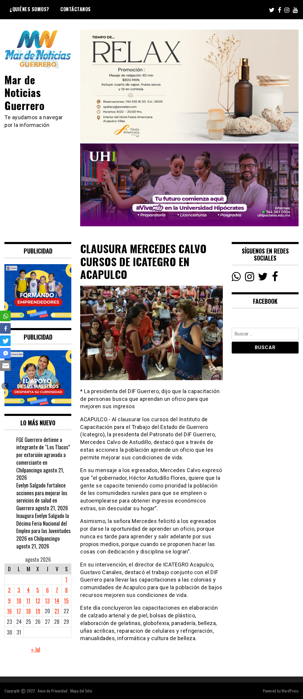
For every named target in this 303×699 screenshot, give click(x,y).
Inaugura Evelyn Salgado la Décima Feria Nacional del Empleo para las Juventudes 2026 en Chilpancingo (43, 527)
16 (9, 611)
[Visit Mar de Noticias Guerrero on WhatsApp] (236, 278)
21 (56, 611)
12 (38, 600)
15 (66, 600)
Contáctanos (75, 9)
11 (28, 600)
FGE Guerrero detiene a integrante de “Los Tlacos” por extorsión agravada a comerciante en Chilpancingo (43, 455)
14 (56, 600)
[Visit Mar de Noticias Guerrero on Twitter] (263, 278)
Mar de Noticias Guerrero (24, 92)
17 (19, 611)
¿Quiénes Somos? (29, 9)
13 (47, 600)
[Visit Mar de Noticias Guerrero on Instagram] (249, 278)
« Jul (35, 649)
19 (38, 611)
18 (28, 611)
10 (19, 600)
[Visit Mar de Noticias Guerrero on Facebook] (275, 278)
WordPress (290, 690)
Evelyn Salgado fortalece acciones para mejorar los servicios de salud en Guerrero (41, 496)
